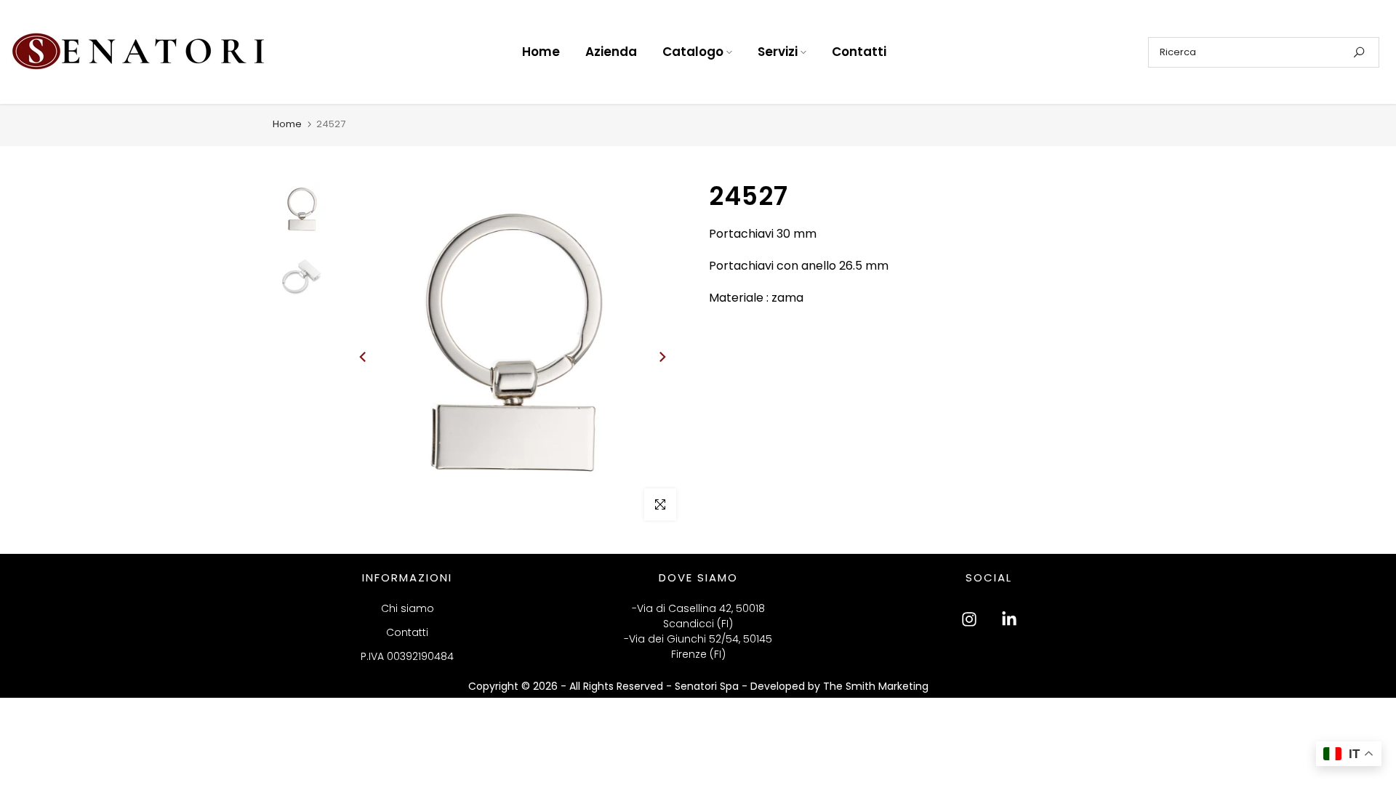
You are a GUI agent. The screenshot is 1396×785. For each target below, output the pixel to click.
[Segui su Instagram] (969, 619)
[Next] (661, 356)
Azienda (611, 51)
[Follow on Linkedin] (1009, 619)
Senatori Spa (708, 686)
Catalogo (692, 51)
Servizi (778, 51)
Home (541, 51)
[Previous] (363, 356)
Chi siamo (407, 608)
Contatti (859, 51)
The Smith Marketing (875, 686)
